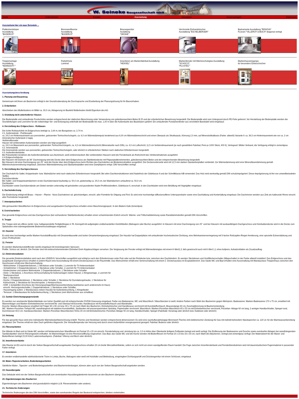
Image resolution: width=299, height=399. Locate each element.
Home (4, 17)
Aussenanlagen (233, 17)
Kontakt (96, 17)
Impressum (291, 17)
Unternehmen (51, 17)
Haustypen (187, 17)
